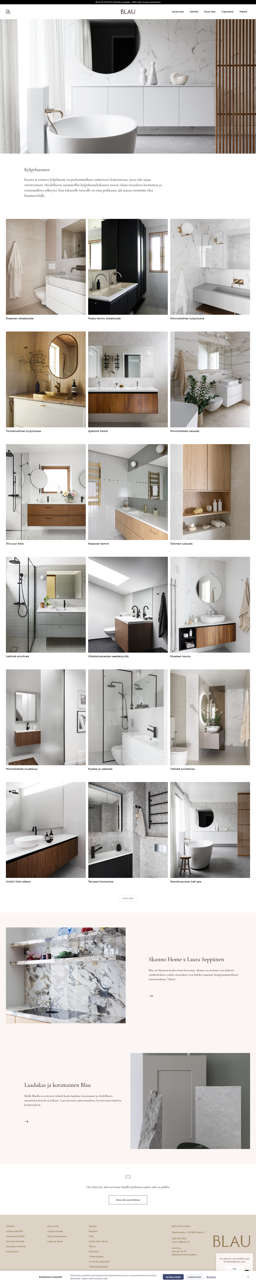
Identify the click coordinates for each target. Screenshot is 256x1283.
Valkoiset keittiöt (15, 1236)
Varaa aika (178, 11)
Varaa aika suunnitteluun (128, 1200)
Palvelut (93, 1231)
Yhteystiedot (96, 1256)
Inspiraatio (227, 11)
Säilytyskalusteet (57, 1236)
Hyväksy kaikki (173, 1277)
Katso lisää (128, 898)
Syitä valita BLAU (98, 1241)
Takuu (92, 1246)
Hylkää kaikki (194, 1277)
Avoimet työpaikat (99, 1261)
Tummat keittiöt (15, 1241)
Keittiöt (194, 11)
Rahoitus (94, 1251)
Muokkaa (211, 1277)
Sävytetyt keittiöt (16, 1246)
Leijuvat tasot (55, 1241)
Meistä (243, 11)
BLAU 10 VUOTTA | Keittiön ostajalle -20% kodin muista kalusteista (128, 2)
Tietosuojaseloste (98, 1266)
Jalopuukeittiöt (14, 1231)
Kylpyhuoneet (55, 1231)
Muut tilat (210, 11)
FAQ (91, 1236)
